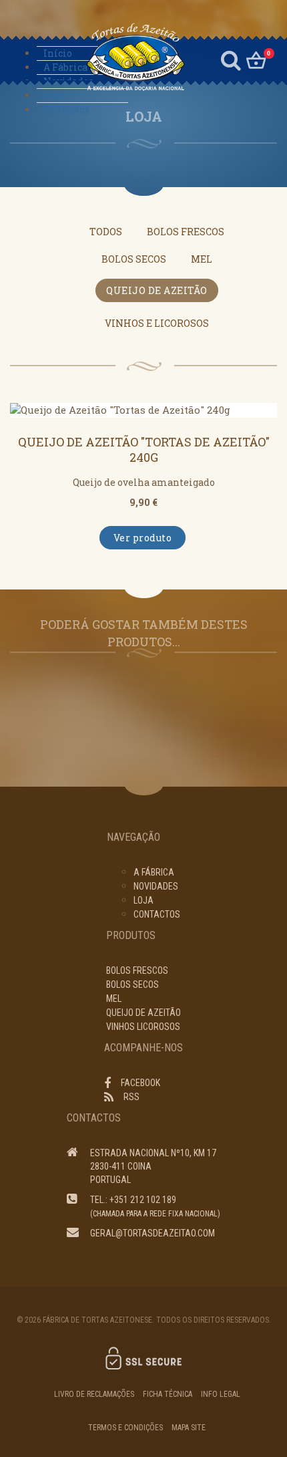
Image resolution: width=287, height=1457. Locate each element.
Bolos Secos (133, 259)
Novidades (68, 81)
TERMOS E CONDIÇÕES (125, 1427)
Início (57, 53)
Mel (201, 259)
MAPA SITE (189, 1427)
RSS (131, 1096)
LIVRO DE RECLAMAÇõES (94, 1394)
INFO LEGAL (220, 1394)
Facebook (140, 1082)
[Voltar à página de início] (121, 57)
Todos (105, 231)
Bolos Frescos (185, 231)
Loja (53, 95)
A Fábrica (65, 67)
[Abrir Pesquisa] (231, 58)
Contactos (66, 109)
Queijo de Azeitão (157, 290)
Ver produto (142, 537)
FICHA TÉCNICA (167, 1394)
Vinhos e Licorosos (157, 323)
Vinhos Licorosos (143, 1026)
